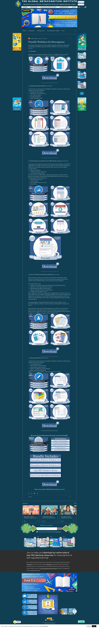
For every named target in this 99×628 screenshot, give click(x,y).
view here (29, 564)
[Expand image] (38, 64)
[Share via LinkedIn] (34, 493)
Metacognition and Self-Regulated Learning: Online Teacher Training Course (66, 517)
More (63, 30)
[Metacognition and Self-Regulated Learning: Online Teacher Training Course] (68, 510)
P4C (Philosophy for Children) (53, 30)
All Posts (24, 30)
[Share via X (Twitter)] (31, 493)
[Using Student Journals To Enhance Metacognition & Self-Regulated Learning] (49, 510)
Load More (82, 93)
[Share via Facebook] (28, 493)
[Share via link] (37, 493)
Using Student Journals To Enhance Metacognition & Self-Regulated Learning (49, 517)
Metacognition (31, 30)
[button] (48, 7)
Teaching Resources (41, 30)
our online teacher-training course (48, 568)
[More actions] (70, 38)
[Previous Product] (22, 542)
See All (75, 503)
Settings (88, 626)
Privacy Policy (45, 626)
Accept (94, 626)
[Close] (97, 626)
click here (49, 564)
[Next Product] (77, 542)
